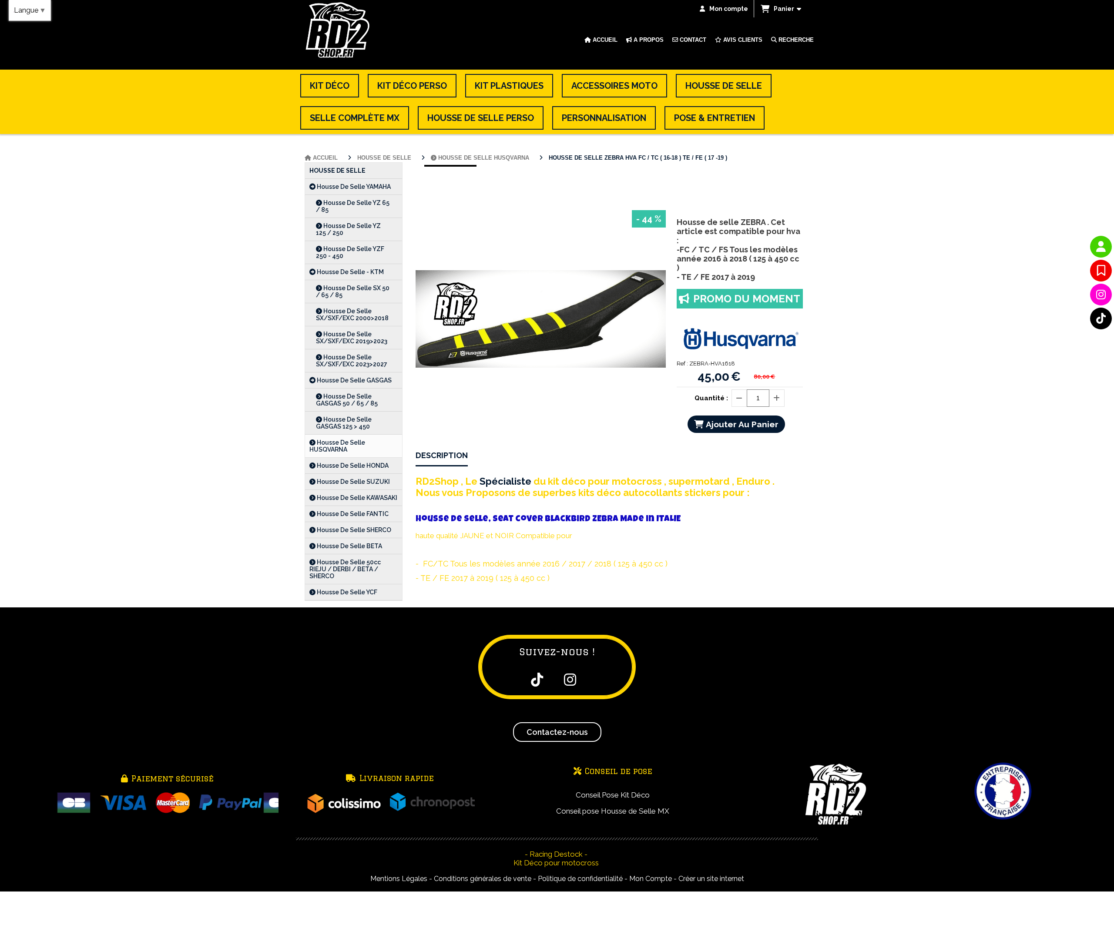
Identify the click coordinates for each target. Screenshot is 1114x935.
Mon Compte (650, 879)
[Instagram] (1101, 294)
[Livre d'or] (1101, 271)
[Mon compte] (1101, 247)
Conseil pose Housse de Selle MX (612, 811)
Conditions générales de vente (482, 879)
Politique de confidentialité (580, 879)
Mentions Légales (398, 879)
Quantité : (711, 398)
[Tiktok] (1101, 318)
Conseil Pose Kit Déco (613, 795)
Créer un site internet (711, 879)
